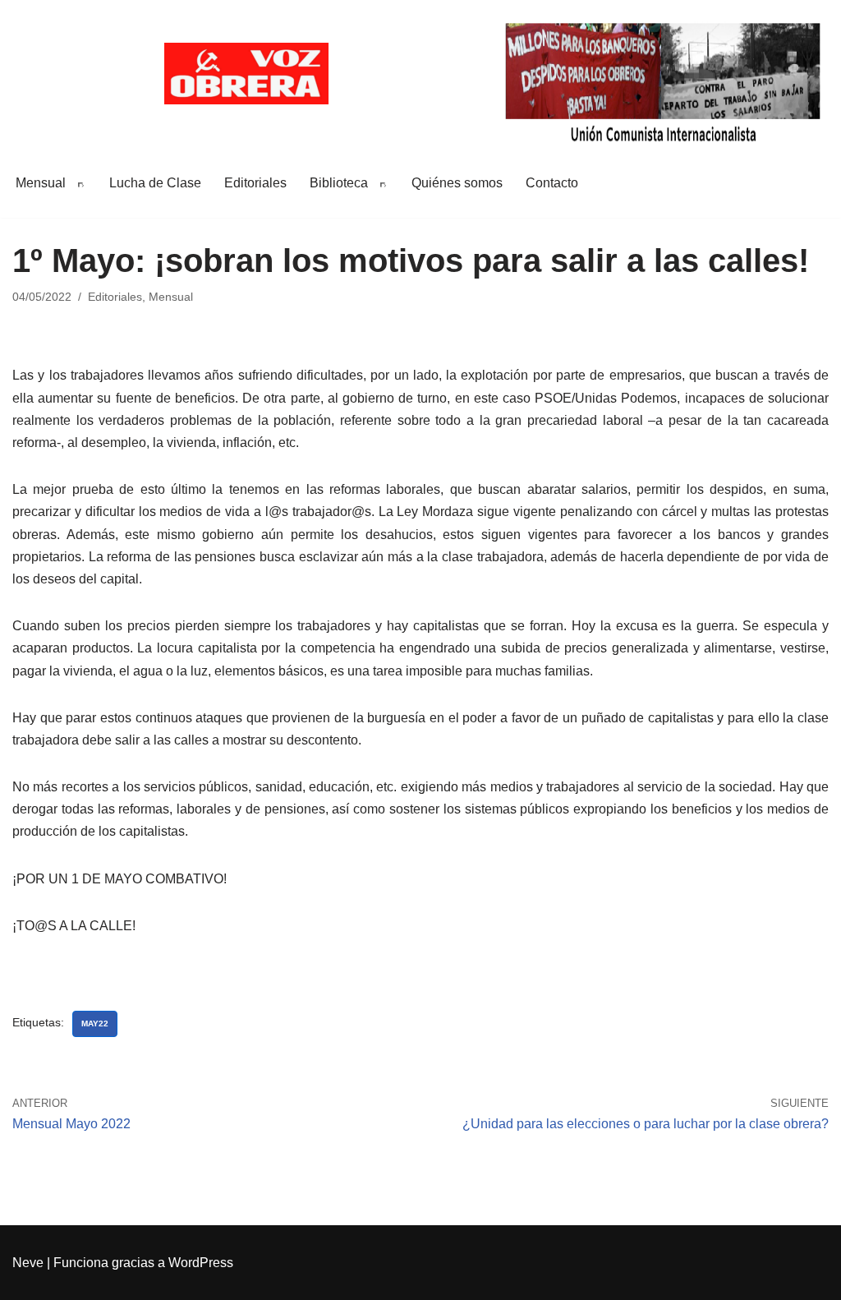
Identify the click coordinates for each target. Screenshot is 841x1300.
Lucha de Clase (155, 183)
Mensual (171, 296)
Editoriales (255, 183)
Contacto (552, 183)
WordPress (200, 1263)
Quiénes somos (457, 183)
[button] (78, 182)
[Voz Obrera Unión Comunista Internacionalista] (246, 73)
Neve (28, 1263)
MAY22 (94, 1023)
